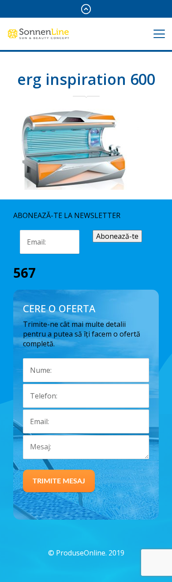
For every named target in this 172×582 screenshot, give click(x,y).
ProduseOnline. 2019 (90, 553)
